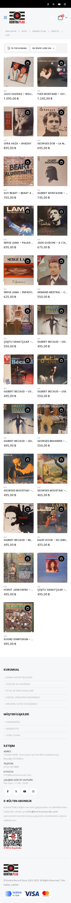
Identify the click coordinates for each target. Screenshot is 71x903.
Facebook (7, 791)
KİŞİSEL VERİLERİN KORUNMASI (23, 697)
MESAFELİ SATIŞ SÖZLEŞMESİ (22, 703)
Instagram (33, 791)
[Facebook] (48, 4)
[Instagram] (64, 4)
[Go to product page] (19, 72)
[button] (6, 18)
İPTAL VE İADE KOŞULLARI (19, 690)
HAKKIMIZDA (13, 722)
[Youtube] (59, 4)
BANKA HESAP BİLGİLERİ (19, 677)
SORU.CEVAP (13, 735)
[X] (53, 4)
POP (5, 91)
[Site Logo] (17, 17)
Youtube (24, 791)
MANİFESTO (12, 728)
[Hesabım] (51, 17)
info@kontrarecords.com (17, 775)
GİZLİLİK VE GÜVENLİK (18, 684)
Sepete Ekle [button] (27, 63)
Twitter (16, 791)
